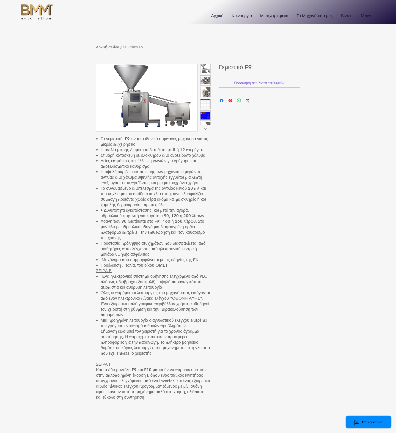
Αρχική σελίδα (107, 47)
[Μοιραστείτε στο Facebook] (221, 100)
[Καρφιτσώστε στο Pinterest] (230, 100)
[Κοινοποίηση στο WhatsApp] (239, 100)
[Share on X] (247, 100)
